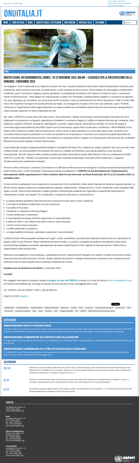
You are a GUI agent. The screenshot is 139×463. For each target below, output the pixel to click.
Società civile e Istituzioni (116, 3)
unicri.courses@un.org (119, 280)
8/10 (6, 380)
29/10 (7, 368)
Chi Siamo (120, 5)
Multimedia (127, 3)
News (123, 1)
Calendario (10, 362)
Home (110, 1)
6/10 (6, 389)
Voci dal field (112, 5)
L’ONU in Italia (117, 1)
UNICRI (24, 296)
